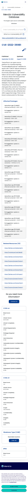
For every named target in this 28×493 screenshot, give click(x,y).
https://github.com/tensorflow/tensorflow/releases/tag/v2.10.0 (14, 283)
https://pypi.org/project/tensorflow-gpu (14, 279)
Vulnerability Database (13, 7)
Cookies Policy (12, 482)
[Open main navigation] (25, 2)
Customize (14, 490)
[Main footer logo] (6, 466)
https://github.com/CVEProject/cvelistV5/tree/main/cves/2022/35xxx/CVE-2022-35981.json (14, 274)
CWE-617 (14, 440)
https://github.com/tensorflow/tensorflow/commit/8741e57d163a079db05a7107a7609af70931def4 (14, 257)
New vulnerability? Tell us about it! (14, 38)
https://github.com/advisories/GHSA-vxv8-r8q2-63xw (14, 248)
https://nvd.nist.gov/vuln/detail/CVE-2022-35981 (14, 252)
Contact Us (14, 301)
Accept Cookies (14, 486)
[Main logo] (5, 2)
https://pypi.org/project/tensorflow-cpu (14, 287)
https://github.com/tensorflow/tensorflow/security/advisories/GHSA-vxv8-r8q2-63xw (14, 270)
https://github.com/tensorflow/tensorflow (14, 265)
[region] (14, 481)
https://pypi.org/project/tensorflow (14, 261)
